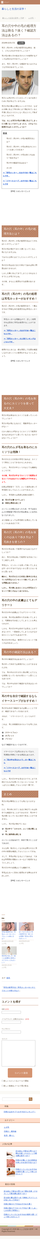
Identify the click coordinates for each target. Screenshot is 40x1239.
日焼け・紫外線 (10, 1135)
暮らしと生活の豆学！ (14, 8)
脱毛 (8, 981)
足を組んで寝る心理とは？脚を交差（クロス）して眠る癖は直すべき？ (26, 1156)
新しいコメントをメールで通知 (16, 1084)
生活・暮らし (9, 1139)
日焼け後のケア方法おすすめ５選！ (18, 1207)
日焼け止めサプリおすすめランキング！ (20, 1115)
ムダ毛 (21, 46)
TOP (15, 18)
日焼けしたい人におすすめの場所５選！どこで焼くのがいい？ (26, 1175)
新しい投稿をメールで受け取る (16, 1089)
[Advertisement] (20, 210)
